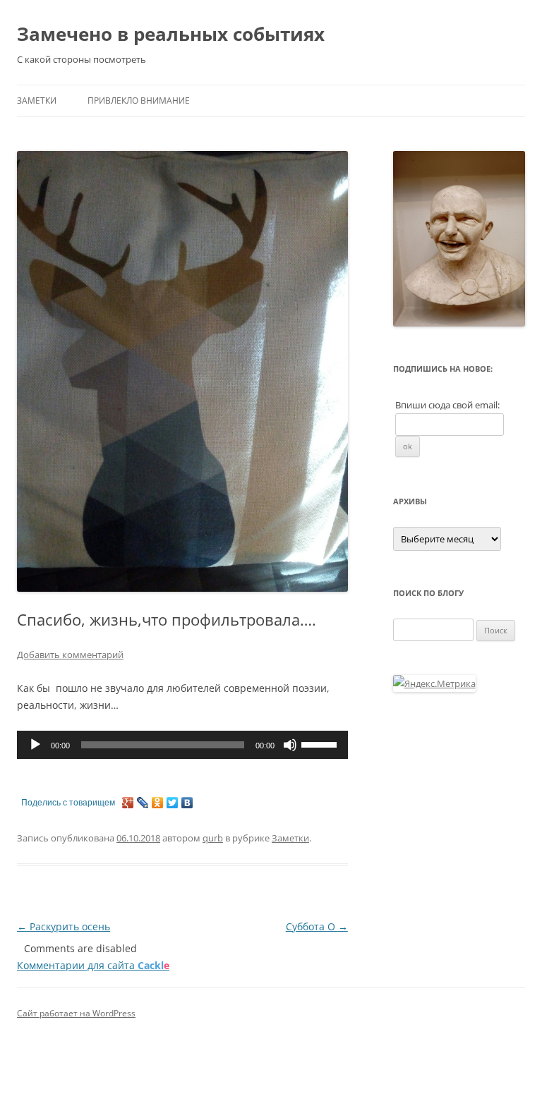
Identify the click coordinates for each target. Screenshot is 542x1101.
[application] (182, 745)
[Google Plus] (128, 802)
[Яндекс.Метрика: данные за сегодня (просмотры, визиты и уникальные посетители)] (434, 683)
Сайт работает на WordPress (76, 1013)
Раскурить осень (63, 926)
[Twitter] (172, 802)
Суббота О (317, 926)
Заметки (36, 101)
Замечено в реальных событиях (171, 34)
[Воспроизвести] (35, 745)
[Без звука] (290, 745)
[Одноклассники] (157, 802)
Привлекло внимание (139, 101)
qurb (213, 838)
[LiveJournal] (143, 802)
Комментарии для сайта (93, 965)
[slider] (321, 743)
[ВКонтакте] (187, 802)
